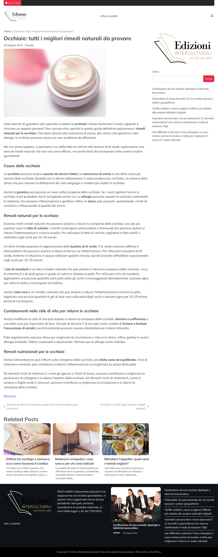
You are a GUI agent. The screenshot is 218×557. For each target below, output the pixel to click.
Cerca (155, 71)
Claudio (29, 45)
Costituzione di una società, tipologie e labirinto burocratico (136, 526)
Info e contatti (109, 16)
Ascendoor (128, 551)
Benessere (10, 396)
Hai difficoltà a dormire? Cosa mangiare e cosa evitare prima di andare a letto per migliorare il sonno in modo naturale (180, 135)
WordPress (155, 551)
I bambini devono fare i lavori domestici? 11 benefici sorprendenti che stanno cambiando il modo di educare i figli (183, 122)
